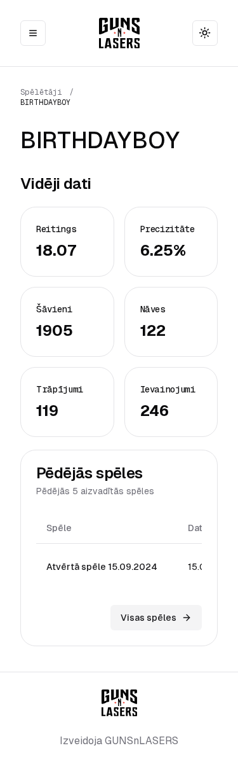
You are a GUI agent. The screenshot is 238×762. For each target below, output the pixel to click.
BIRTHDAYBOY (45, 102)
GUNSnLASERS (141, 741)
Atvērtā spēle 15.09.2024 (101, 567)
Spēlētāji (41, 92)
